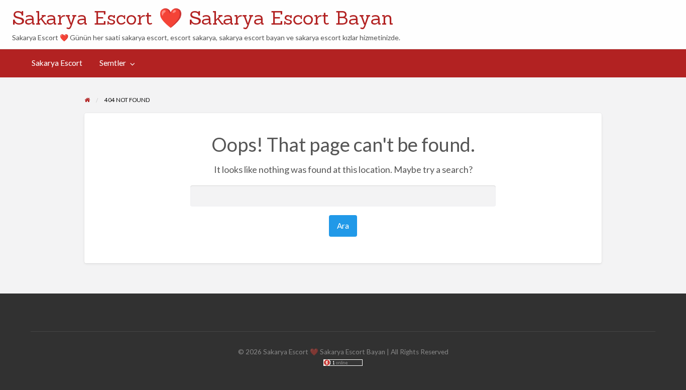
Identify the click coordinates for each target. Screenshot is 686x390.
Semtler (112, 62)
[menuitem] (57, 63)
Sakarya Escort (57, 62)
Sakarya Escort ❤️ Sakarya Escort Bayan (202, 18)
